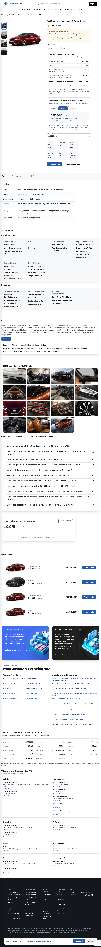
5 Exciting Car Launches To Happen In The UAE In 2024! (69, 688)
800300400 (56, 786)
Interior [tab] (16, 339)
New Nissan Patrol (31, 699)
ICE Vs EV (45, 900)
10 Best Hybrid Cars (14, 918)
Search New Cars (22, 9)
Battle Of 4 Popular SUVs (31, 899)
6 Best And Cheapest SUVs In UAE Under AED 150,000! (68, 714)
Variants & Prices (19, 176)
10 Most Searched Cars (13, 899)
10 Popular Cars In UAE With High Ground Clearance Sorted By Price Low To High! (74, 694)
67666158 (56, 865)
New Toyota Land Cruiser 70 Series (14, 678)
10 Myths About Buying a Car (12, 909)
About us (59, 895)
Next (8, 37)
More (80, 9)
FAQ (33, 176)
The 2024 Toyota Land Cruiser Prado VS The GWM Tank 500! (71, 683)
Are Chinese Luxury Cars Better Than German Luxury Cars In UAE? (72, 704)
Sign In (92, 4)
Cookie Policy (61, 914)
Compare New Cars (39, 9)
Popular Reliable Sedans (45, 907)
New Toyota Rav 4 (31, 678)
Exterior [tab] (6, 339)
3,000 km (73, 108)
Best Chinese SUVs (47, 918)
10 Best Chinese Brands (13, 904)
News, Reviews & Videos (66, 9)
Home (3, 14)
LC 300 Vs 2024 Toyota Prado (30, 904)
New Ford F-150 (7, 688)
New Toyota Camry (9, 683)
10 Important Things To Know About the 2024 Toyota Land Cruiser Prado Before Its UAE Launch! (74, 679)
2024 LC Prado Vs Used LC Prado (30, 909)
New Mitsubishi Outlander (34, 688)
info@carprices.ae (87, 892)
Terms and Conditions (60, 910)
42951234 (6, 795)
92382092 (6, 836)
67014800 (6, 851)
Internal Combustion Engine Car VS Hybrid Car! (66, 699)
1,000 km (53, 108)
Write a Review (65, 521)
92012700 (6, 865)
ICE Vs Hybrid (47, 895)
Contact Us (60, 899)
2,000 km (63, 108)
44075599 (6, 788)
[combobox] (69, 136)
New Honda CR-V (31, 694)
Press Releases (73, 894)
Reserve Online (54, 164)
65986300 (6, 829)
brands (11, 14)
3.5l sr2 (38, 14)
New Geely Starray (9, 699)
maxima (29, 14)
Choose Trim (52, 133)
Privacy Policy (61, 904)
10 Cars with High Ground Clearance (14, 894)
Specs (4, 176)
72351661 (55, 851)
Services (51, 9)
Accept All (79, 941)
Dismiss (90, 941)
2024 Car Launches (46, 913)
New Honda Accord (9, 694)
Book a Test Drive (73, 165)
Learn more (47, 941)
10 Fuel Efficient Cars (14, 913)
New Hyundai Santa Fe (33, 683)
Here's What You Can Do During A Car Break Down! (68, 709)
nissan (20, 14)
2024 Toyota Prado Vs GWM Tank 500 (31, 894)
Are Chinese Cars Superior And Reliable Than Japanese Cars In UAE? (74, 724)
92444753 (6, 872)
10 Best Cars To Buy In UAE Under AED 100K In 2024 (67, 719)
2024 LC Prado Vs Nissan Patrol (30, 914)
